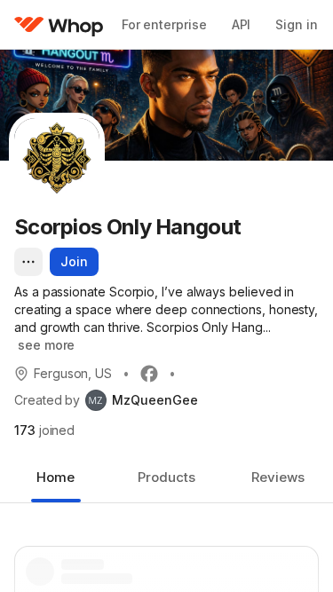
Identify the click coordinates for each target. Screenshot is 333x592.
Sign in (296, 24)
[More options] (28, 262)
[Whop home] (59, 25)
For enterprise (164, 24)
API (241, 24)
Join (74, 261)
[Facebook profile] (149, 374)
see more (46, 344)
